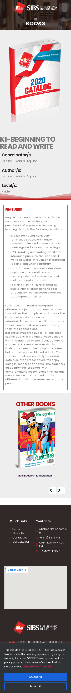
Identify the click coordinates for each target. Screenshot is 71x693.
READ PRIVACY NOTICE (38, 666)
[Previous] (52, 490)
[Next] (61, 490)
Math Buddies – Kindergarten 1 (35, 475)
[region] (35, 668)
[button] (35, 19)
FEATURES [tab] (13, 209)
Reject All (35, 686)
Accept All (35, 676)
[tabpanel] (35, 302)
